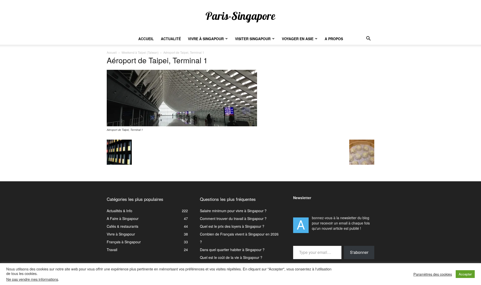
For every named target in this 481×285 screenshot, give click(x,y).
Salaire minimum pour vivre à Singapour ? (233, 210)
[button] (368, 39)
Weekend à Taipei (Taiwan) (140, 52)
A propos (334, 38)
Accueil (146, 38)
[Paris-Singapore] (240, 17)
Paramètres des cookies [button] (432, 274)
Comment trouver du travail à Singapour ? (233, 218)
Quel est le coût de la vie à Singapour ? (231, 257)
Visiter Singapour (253, 38)
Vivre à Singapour (206, 38)
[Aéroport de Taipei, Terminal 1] (182, 124)
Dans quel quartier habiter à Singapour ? (232, 249)
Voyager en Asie (297, 38)
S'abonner (359, 252)
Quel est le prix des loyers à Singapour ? (232, 226)
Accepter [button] (465, 274)
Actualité (171, 38)
